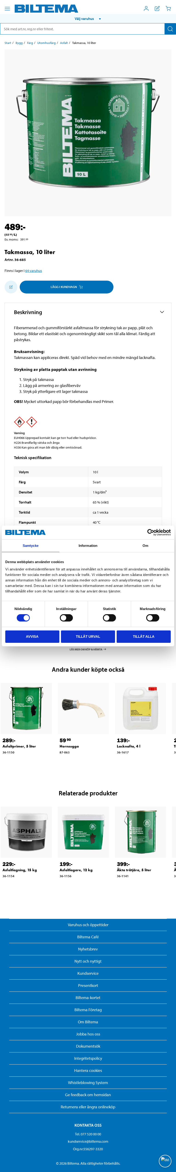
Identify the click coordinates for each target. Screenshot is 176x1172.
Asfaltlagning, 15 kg (20, 870)
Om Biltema (88, 1021)
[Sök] (170, 29)
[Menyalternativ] (7, 8)
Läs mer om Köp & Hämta (86, 649)
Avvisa (32, 636)
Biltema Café (88, 936)
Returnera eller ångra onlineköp (88, 1106)
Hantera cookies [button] (88, 1070)
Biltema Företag (88, 1009)
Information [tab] (88, 546)
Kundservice (88, 973)
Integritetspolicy (88, 1058)
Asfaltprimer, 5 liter (19, 746)
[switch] (66, 618)
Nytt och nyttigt (88, 961)
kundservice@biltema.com (88, 1141)
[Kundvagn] (168, 8)
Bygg (19, 43)
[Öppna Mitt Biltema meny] (146, 8)
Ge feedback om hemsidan (88, 1094)
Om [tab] (145, 546)
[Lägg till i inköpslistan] (11, 287)
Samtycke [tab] (30, 546)
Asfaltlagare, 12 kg (76, 870)
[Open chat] (165, 1161)
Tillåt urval (88, 636)
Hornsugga (69, 746)
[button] (88, 18)
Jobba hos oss (88, 1034)
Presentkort (88, 985)
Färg (30, 43)
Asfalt (64, 43)
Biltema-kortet (88, 997)
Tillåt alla (143, 636)
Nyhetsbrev (88, 949)
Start (8, 43)
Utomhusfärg (46, 43)
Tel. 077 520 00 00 (88, 1134)
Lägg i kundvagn (64, 287)
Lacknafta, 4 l (128, 746)
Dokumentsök (88, 1046)
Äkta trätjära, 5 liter (134, 870)
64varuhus (33, 270)
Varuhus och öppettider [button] (88, 924)
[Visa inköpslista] (157, 8)
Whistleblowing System (88, 1082)
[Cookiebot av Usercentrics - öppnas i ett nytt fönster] (151, 532)
